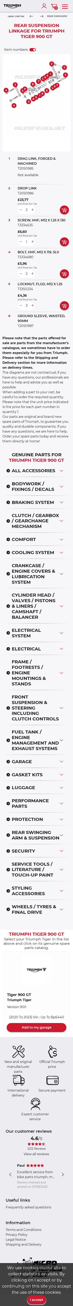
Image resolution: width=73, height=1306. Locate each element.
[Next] (41, 16)
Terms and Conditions (23, 1230)
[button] (36, 970)
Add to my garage (37, 1027)
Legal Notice (16, 1240)
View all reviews (36, 1154)
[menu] (65, 6)
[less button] (21, 209)
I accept (36, 1300)
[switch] (32, 49)
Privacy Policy (17, 1235)
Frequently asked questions (28, 1207)
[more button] (32, 209)
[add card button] (64, 209)
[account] (45, 6)
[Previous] (31, 16)
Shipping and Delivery (24, 1244)
